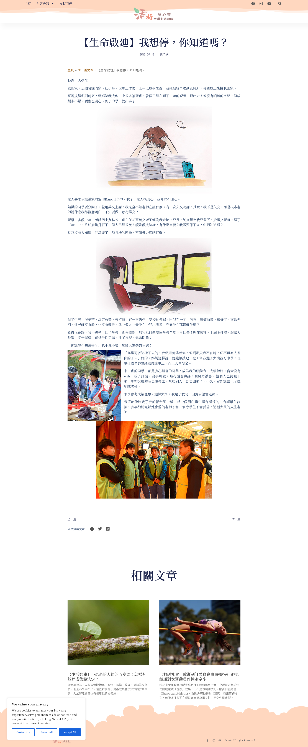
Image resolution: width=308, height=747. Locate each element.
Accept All (69, 732)
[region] (46, 719)
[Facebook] (253, 3)
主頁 (28, 3)
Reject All (47, 732)
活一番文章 (86, 70)
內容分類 (42, 3)
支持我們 (66, 3)
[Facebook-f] (207, 740)
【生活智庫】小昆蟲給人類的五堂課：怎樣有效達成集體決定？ (107, 676)
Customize (23, 732)
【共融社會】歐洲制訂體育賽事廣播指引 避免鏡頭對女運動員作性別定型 (199, 676)
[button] (279, 3)
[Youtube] (269, 3)
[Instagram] (261, 3)
